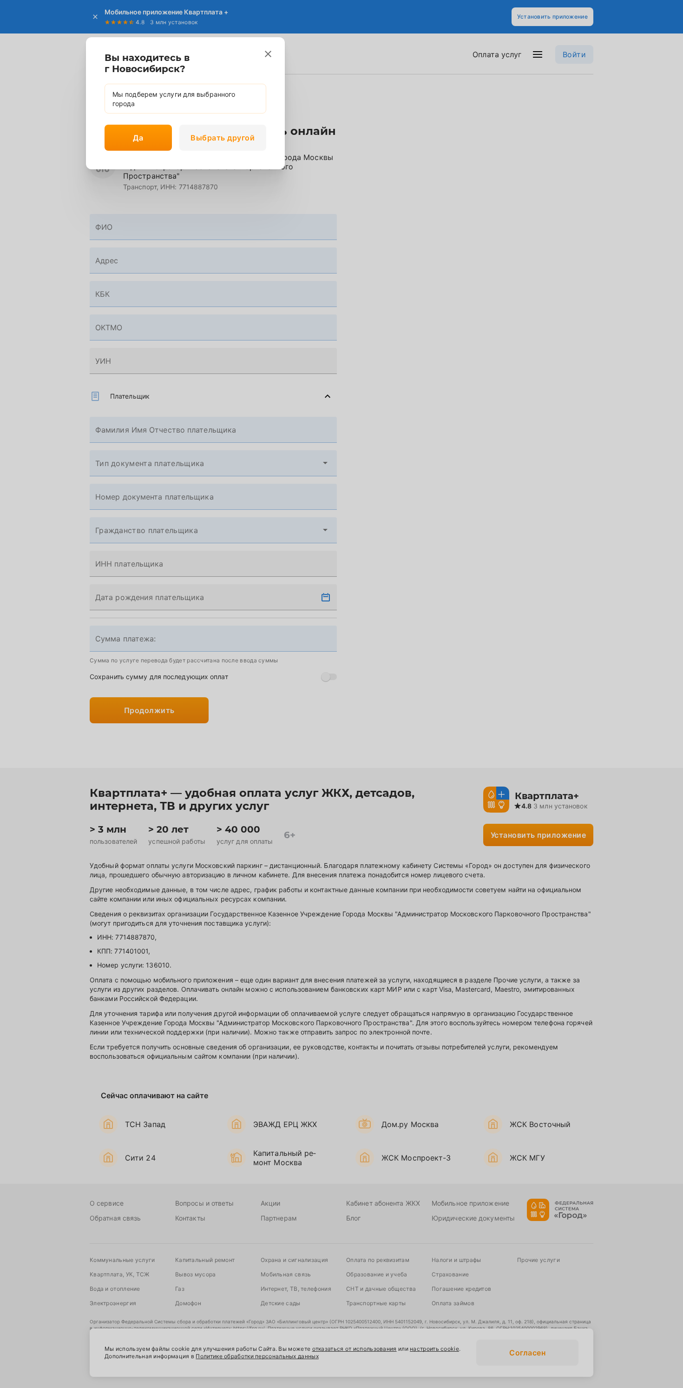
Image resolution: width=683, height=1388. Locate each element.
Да (138, 137)
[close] (268, 54)
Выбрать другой (222, 137)
